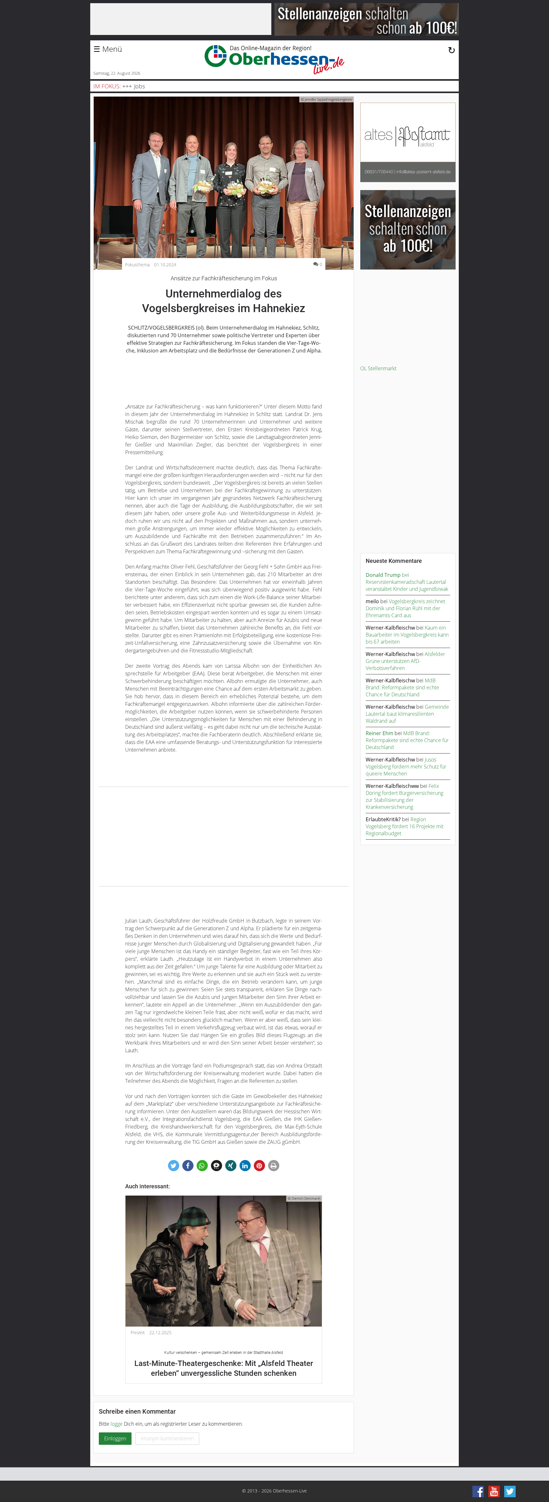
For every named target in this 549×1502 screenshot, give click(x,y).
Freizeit (138, 1332)
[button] (173, 1165)
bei (387, 574)
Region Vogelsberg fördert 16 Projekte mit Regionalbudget (405, 826)
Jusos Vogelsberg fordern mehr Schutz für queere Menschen (406, 766)
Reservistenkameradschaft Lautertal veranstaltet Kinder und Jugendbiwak (407, 585)
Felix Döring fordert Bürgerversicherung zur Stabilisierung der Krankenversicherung (404, 796)
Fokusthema (137, 265)
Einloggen (115, 1438)
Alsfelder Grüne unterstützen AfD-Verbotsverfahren (405, 661)
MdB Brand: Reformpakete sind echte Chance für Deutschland (402, 687)
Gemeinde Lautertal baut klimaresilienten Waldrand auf (407, 713)
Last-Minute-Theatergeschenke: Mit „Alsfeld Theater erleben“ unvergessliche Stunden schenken (223, 1363)
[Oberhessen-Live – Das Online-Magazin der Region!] (274, 59)
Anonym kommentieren (167, 1438)
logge (117, 1423)
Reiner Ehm (379, 733)
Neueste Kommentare (394, 561)
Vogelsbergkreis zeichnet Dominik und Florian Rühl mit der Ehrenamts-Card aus (405, 608)
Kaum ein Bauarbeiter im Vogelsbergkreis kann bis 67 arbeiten (407, 634)
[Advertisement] (224, 836)
